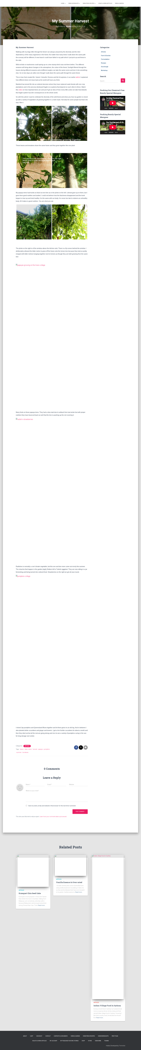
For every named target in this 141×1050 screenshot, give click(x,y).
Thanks (106, 1040)
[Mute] (120, 108)
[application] (112, 103)
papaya (40, 749)
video (20, 90)
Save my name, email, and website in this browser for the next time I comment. (52, 806)
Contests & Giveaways (61, 1036)
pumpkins (47, 749)
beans (22, 749)
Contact (48, 1036)
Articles (27, 746)
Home (63, 3)
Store (90, 1040)
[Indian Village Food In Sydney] (108, 927)
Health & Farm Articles (105, 3)
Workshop (104, 70)
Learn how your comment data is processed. (53, 816)
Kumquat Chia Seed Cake (30, 893)
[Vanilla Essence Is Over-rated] (70, 865)
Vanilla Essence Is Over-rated (69, 882)
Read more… (41, 905)
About (25, 1036)
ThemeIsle (122, 1045)
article (78, 77)
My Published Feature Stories (69, 1040)
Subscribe (98, 1040)
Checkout (39, 1036)
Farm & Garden (119, 3)
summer (18, 752)
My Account (53, 1040)
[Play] (102, 108)
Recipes (103, 63)
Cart (31, 1036)
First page (115, 1036)
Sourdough (104, 66)
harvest (35, 749)
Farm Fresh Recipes (89, 3)
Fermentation (105, 59)
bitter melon (28, 749)
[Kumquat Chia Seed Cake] (33, 871)
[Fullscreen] (123, 108)
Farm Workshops (73, 3)
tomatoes (25, 752)
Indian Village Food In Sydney (107, 1005)
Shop (83, 1040)
